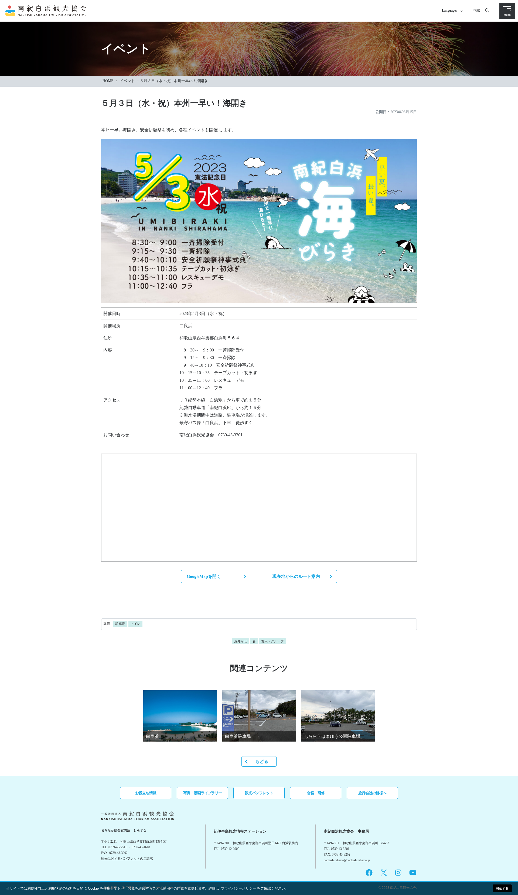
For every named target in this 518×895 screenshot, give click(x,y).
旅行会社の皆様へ (372, 793)
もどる (261, 761)
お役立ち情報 (145, 793)
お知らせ (240, 641)
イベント (127, 81)
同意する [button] (502, 888)
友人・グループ (272, 641)
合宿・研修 (316, 793)
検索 (476, 10)
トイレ (135, 624)
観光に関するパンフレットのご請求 (127, 858)
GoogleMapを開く (204, 576)
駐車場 (120, 624)
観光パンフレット (259, 793)
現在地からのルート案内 (296, 576)
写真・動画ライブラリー (202, 793)
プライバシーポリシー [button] (238, 888)
